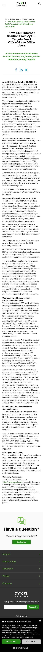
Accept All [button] (11, 641)
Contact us (21, 542)
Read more (29, 637)
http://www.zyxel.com (12, 482)
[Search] (39, 3)
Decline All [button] (31, 641)
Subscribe (33, 607)
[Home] (6, 19)
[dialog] (21, 635)
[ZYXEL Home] (21, 4)
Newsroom (7, 568)
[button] (21, 648)
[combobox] (40, 621)
